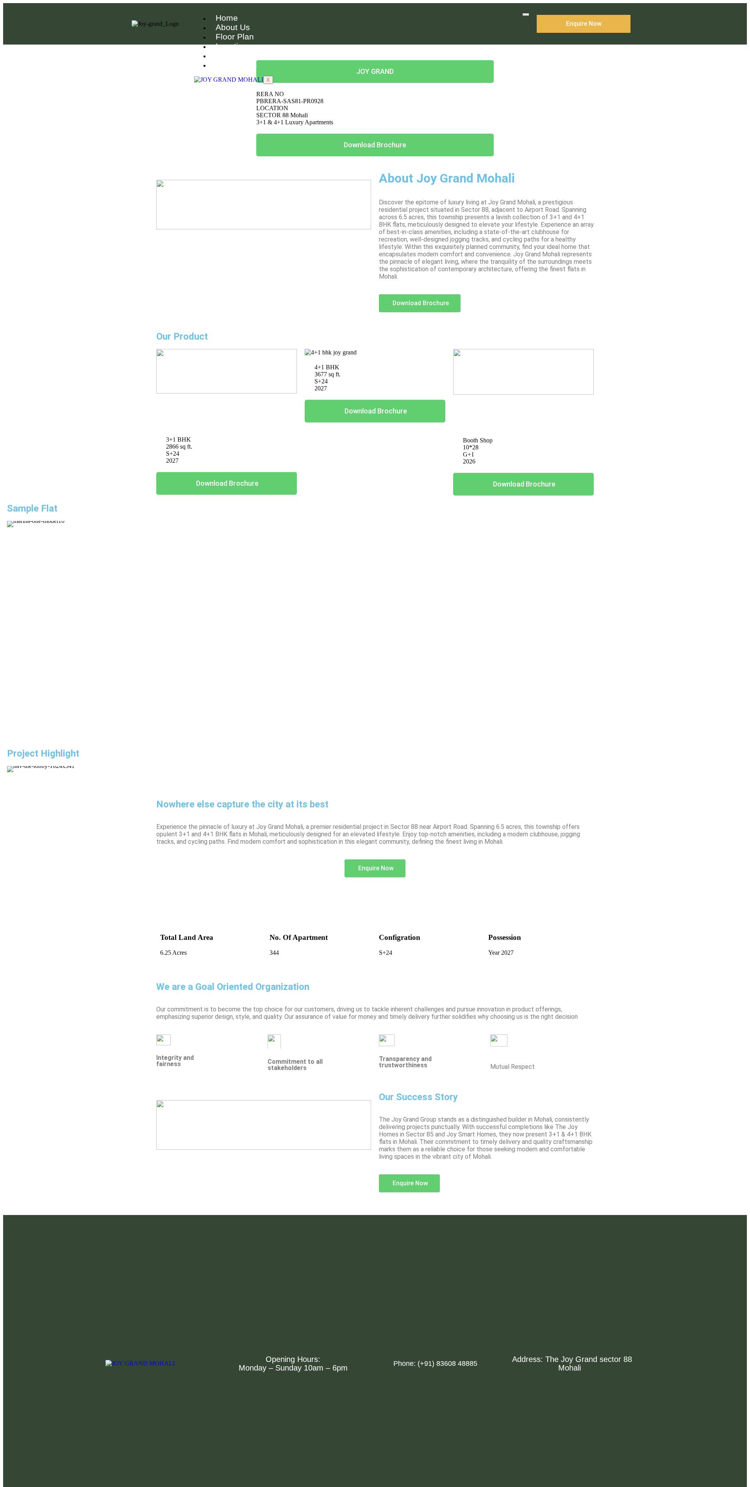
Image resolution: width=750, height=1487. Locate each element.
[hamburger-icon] (526, 14)
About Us (233, 27)
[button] (14, 625)
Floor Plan (235, 36)
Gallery (229, 55)
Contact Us (236, 64)
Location (232, 45)
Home (227, 17)
